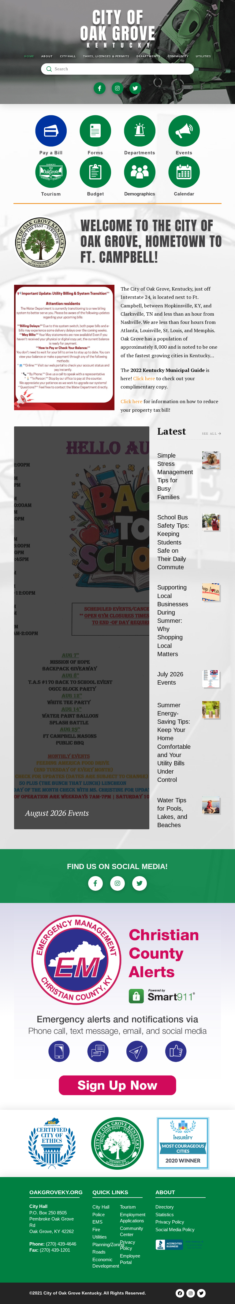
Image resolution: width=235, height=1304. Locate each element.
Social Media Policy (175, 1229)
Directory (164, 1207)
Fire (96, 1229)
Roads (99, 1252)
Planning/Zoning (108, 1244)
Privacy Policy (169, 1222)
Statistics (164, 1214)
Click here (144, 378)
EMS (97, 1222)
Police (98, 1214)
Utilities (99, 1237)
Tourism (128, 1207)
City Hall (100, 1207)
